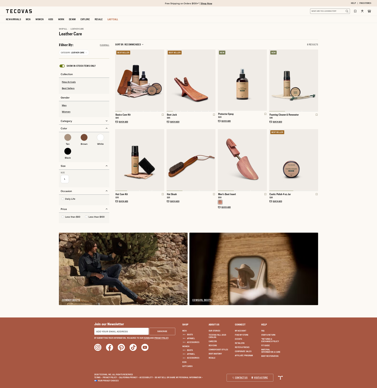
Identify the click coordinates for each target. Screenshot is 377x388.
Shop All (63, 29)
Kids (184, 362)
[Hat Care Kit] (139, 159)
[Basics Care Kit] (139, 80)
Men (184, 331)
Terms (98, 377)
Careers (213, 341)
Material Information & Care (271, 350)
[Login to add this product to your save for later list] (162, 116)
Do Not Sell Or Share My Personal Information (179, 377)
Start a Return (268, 335)
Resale (212, 358)
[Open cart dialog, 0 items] (369, 11)
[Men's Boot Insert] (242, 159)
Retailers (240, 343)
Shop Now (206, 3)
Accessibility (146, 377)
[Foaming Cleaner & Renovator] (293, 80)
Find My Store (242, 335)
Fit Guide (265, 345)
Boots (190, 334)
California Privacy (129, 377)
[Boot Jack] (191, 80)
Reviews (213, 345)
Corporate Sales (243, 351)
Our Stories (214, 331)
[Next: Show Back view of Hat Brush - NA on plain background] (213, 160)
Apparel (191, 338)
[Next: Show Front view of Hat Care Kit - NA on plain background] (161, 160)
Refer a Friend (242, 347)
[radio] (84, 82)
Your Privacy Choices (108, 380)
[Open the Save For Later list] (355, 11)
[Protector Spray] (242, 80)
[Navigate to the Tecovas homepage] (19, 11)
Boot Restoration (269, 356)
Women (185, 346)
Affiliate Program (244, 355)
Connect (240, 324)
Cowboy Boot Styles (218, 349)
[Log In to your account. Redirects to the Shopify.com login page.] (362, 11)
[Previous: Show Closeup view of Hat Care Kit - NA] (117, 160)
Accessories (193, 342)
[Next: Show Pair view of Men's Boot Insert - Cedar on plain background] (264, 160)
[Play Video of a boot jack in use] (171, 106)
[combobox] (326, 11)
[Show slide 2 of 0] (264, 80)
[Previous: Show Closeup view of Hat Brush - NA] (169, 160)
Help (264, 324)
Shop (185, 324)
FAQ (262, 331)
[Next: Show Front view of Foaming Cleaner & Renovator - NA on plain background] (315, 80)
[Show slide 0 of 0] (220, 80)
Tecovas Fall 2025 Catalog (217, 336)
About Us (214, 324)
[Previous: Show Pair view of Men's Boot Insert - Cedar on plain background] (220, 160)
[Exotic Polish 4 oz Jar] (293, 159)
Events (238, 339)
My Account (240, 331)
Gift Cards (187, 366)
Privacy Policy (110, 377)
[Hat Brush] (191, 159)
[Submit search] (346, 11)
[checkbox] (77, 66)
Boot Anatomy (215, 354)
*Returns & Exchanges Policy (270, 340)
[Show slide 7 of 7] (117, 80)
